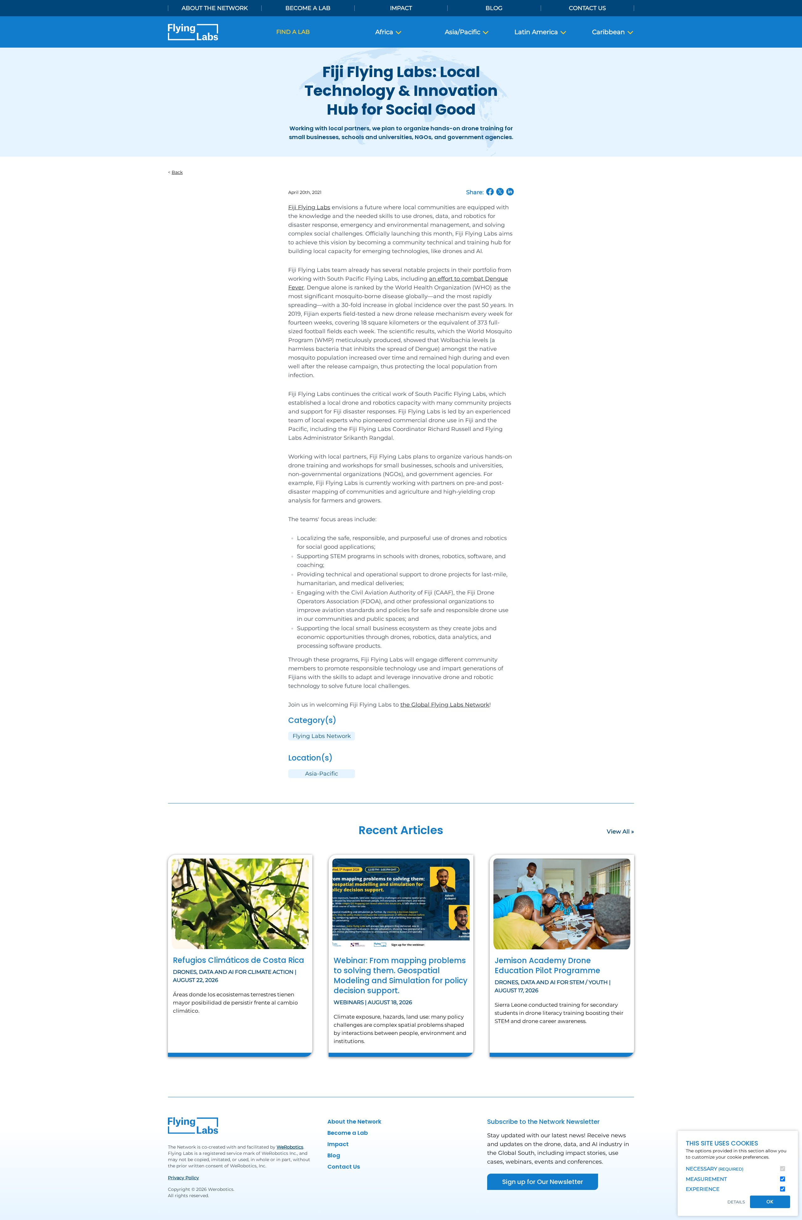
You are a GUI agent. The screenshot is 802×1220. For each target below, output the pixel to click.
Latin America (537, 32)
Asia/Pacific (463, 32)
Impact (401, 8)
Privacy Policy (183, 1178)
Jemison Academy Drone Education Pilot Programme (547, 965)
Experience (703, 1189)
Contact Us (587, 8)
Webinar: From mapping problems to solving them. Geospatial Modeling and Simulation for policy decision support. (400, 975)
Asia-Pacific (321, 773)
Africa (385, 32)
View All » (620, 831)
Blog (494, 8)
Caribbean (609, 32)
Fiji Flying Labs (309, 207)
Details (736, 1202)
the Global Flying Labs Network (444, 704)
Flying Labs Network (322, 736)
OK (769, 1201)
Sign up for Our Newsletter (542, 1181)
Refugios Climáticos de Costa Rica (238, 960)
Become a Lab (308, 8)
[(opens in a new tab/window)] (490, 191)
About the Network (215, 8)
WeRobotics (290, 1147)
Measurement (706, 1179)
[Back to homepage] (193, 32)
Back (177, 172)
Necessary (714, 1169)
